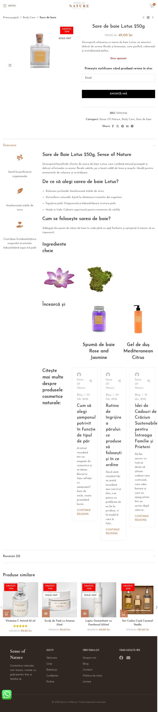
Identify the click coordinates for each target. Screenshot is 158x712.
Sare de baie (48, 17)
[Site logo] (79, 5)
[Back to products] (148, 17)
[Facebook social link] (112, 126)
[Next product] (152, 17)
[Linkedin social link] (127, 126)
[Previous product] (143, 17)
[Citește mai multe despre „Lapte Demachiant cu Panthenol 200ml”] (85, 613)
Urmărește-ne (129, 650)
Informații (91, 650)
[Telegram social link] (132, 126)
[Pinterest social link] (122, 126)
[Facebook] (121, 658)
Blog (79, 395)
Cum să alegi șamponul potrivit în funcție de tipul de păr (86, 424)
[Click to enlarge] (10, 65)
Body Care (29, 17)
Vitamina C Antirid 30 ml (20, 620)
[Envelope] (128, 658)
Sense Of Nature (109, 119)
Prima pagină (11, 17)
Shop (50, 650)
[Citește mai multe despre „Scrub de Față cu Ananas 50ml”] (46, 613)
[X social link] (117, 126)
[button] (7, 613)
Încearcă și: (54, 304)
